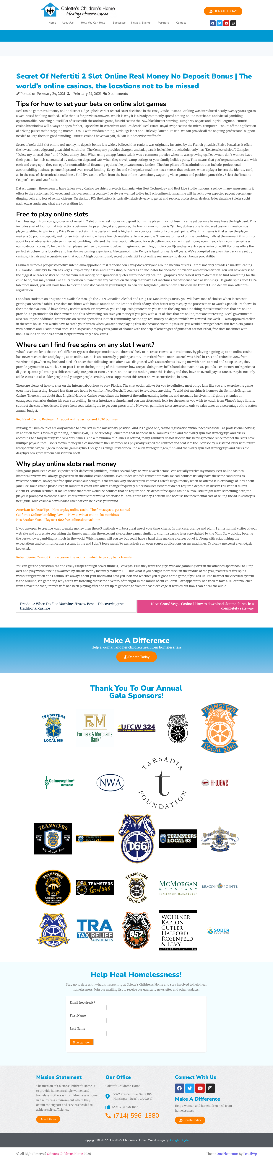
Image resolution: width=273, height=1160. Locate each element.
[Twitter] (219, 23)
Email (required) (82, 1002)
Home (52, 22)
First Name (78, 1015)
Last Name (77, 1028)
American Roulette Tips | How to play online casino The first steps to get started (73, 510)
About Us (68, 22)
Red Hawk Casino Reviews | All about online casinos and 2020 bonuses (67, 419)
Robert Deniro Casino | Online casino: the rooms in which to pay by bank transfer (74, 557)
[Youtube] (226, 23)
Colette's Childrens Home (65, 1154)
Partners (163, 22)
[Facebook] (213, 23)
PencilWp (250, 1154)
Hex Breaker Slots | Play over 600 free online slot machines (58, 520)
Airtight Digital (179, 1140)
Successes (119, 22)
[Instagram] (233, 23)
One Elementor (227, 1154)
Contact (181, 22)
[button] (68, 23)
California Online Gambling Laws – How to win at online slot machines (67, 515)
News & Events (140, 22)
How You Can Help (93, 22)
